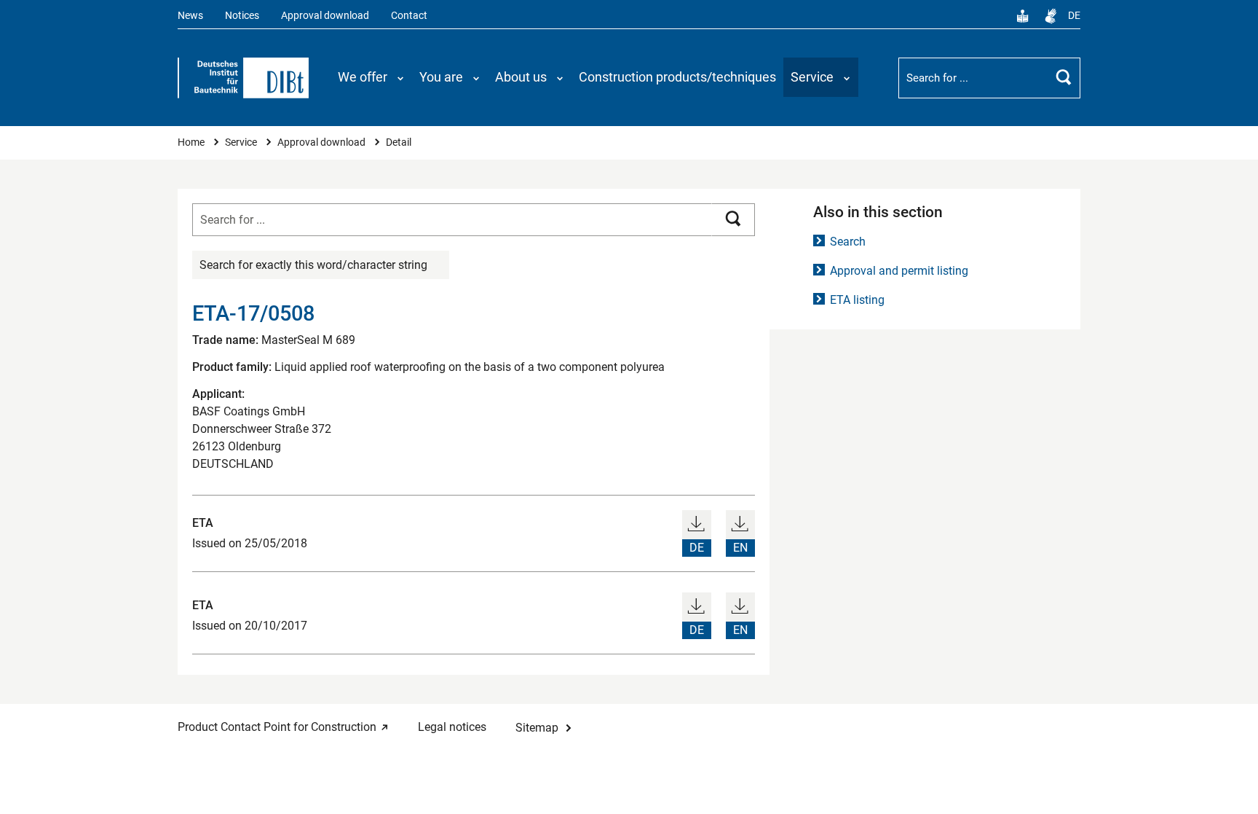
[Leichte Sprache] (1023, 16)
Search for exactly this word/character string (313, 265)
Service (242, 142)
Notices (242, 15)
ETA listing (857, 300)
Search (848, 241)
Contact (409, 15)
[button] (371, 77)
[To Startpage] (243, 78)
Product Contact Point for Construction (277, 727)
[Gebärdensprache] (1050, 16)
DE (1074, 15)
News (190, 15)
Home (192, 142)
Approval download (325, 15)
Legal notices (452, 727)
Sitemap (536, 728)
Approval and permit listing (899, 271)
